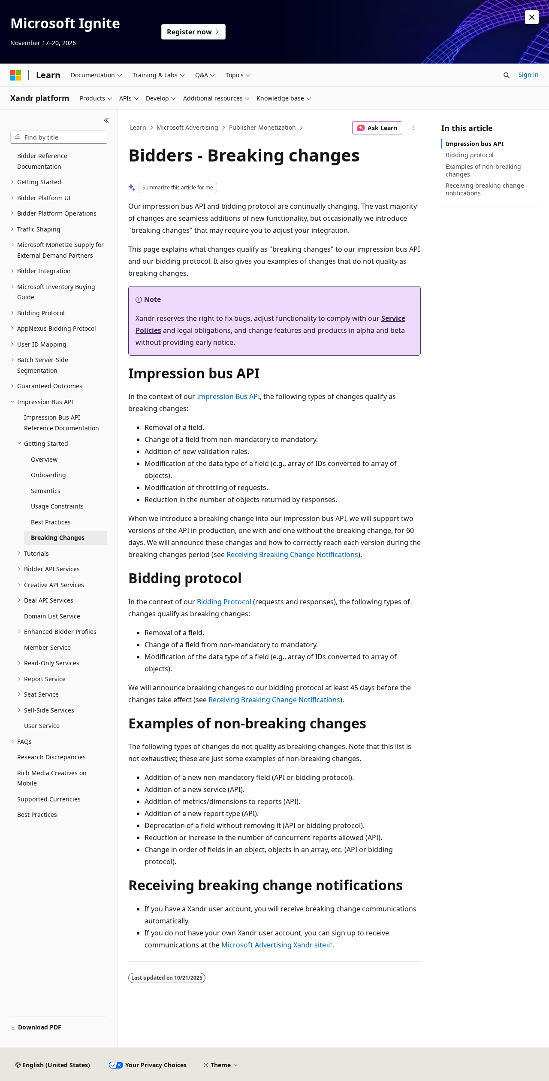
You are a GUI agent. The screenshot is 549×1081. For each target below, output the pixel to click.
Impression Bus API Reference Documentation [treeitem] (61, 422)
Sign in (529, 74)
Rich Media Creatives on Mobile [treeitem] (52, 778)
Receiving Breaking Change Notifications (292, 554)
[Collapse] (106, 120)
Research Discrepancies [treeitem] (51, 757)
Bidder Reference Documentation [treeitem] (42, 161)
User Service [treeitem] (42, 726)
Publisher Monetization (262, 127)
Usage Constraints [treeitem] (57, 506)
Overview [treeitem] (44, 459)
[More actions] (413, 128)
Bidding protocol (470, 155)
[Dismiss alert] (532, 17)
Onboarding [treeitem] (48, 475)
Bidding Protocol (224, 601)
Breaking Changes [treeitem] (57, 537)
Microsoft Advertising (187, 127)
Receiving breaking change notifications (485, 189)
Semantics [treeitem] (45, 491)
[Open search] (506, 75)
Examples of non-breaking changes (483, 170)
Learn (138, 127)
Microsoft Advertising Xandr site (273, 945)
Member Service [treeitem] (47, 647)
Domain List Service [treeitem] (52, 616)
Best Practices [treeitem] (51, 522)
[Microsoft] (15, 75)
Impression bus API (475, 144)
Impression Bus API (228, 396)
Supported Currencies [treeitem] (49, 799)
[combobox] (58, 137)
